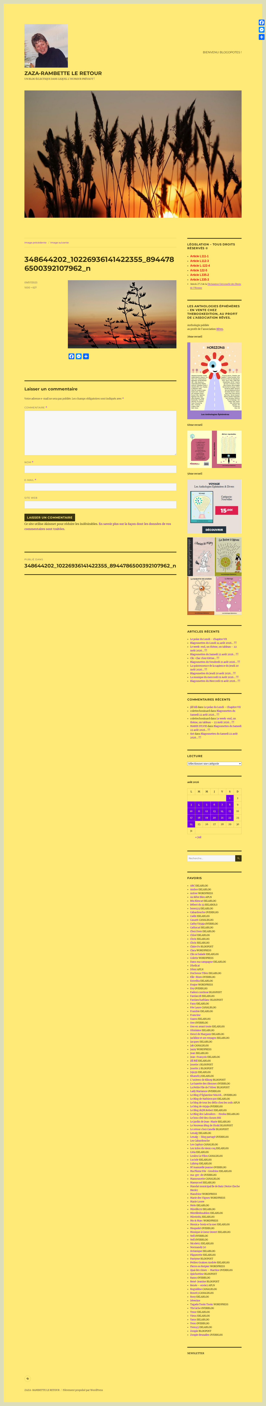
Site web (30, 497)
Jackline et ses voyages (203, 1038)
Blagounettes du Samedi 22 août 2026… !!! (214, 654)
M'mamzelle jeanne (201, 1167)
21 (222, 817)
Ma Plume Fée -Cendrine (204, 1171)
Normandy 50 (198, 1247)
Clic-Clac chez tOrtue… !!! (204, 658)
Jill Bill (194, 1060)
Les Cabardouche (200, 1140)
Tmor (193, 1312)
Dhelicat (195, 965)
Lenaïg (194, 1133)
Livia (193, 1152)
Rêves (219, 329)
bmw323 (195, 908)
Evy (192, 988)
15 (230, 811)
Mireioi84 (195, 1216)
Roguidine (196, 1289)
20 (214, 817)
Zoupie (194, 1331)
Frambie (195, 1011)
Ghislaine (195, 1030)
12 (206, 811)
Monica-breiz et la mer (203, 1224)
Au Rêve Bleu (197, 897)
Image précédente (35, 242)
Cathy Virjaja (197, 923)
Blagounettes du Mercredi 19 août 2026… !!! (215, 681)
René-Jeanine (198, 1281)
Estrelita (195, 980)
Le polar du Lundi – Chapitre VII (208, 639)
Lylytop (194, 1163)
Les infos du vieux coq (203, 1148)
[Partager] (261, 37)
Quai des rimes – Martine (204, 1270)
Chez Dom (196, 931)
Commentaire (35, 407)
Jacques (194, 1041)
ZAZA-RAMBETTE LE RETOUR (63, 73)
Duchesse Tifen (199, 973)
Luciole (194, 1159)
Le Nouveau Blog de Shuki (205, 1125)
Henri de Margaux (200, 1034)
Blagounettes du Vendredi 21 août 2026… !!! (215, 662)
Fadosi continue (199, 992)
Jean (192, 1053)
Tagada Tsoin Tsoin (201, 1304)
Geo (192, 1022)
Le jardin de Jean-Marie (203, 1121)
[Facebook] (261, 22)
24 (191, 824)
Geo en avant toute (201, 1026)
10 (191, 811)
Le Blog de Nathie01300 (203, 1098)
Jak (192, 1045)
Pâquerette (196, 1254)
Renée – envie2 (199, 1285)
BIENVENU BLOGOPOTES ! (222, 52)
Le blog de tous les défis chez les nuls (211, 1102)
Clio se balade (198, 954)
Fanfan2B (195, 996)
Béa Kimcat (196, 900)
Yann (193, 1319)
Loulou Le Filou (199, 1155)
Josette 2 (195, 1068)
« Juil (198, 837)
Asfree (194, 893)
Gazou (193, 1018)
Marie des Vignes (200, 1197)
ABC (192, 885)
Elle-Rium (196, 977)
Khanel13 (195, 1076)
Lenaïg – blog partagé (202, 1136)
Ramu (193, 1277)
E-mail (30, 480)
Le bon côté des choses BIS (205, 1117)
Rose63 (194, 1293)
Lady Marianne (198, 1091)
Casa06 (194, 920)
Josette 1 (195, 1064)
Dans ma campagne (201, 961)
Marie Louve (197, 1201)
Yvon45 (194, 1327)
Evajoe (194, 984)
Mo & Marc (196, 1220)
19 (206, 817)
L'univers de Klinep (201, 1079)
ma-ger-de (196, 1175)
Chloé (193, 935)
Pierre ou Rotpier (200, 1266)
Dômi (193, 969)
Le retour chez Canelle (203, 1129)
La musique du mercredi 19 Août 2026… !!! (214, 677)
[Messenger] (261, 29)
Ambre (194, 889)
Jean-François (198, 1057)
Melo (193, 1205)
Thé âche (195, 1308)
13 (214, 811)
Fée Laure (195, 1007)
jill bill (193, 707)
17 (191, 817)
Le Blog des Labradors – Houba (208, 1114)
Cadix (193, 916)
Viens (193, 1315)
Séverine (195, 1300)
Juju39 (194, 1072)
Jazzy (193, 1049)
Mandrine (196, 1194)
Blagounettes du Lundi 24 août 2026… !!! (213, 643)
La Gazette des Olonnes (203, 1083)
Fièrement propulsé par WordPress (83, 1390)
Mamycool (196, 1182)
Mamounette (197, 1178)
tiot (192, 733)
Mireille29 (196, 1209)
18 (199, 817)
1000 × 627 (30, 287)
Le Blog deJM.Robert (202, 1110)
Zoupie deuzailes (199, 1334)
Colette (194, 958)
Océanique (196, 1251)
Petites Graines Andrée (203, 1262)
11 (199, 811)
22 (229, 817)
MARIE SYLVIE (198, 726)
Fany (193, 1003)
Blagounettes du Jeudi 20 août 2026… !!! (213, 673)
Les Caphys (196, 1144)
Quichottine (197, 1273)
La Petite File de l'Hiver (203, 1087)
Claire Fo (195, 946)
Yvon (193, 1323)
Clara (193, 950)
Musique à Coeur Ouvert (203, 1232)
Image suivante (59, 242)
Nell (192, 1235)
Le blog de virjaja (199, 1106)
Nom (28, 462)
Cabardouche (197, 912)
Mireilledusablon (200, 1213)
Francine (195, 1015)
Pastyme (195, 1258)
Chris (193, 939)
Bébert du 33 (197, 904)
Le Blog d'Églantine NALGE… (206, 1095)
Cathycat (195, 927)
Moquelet (195, 1228)
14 (222, 811)
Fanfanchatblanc (200, 999)
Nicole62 (195, 1243)
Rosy (193, 1296)
